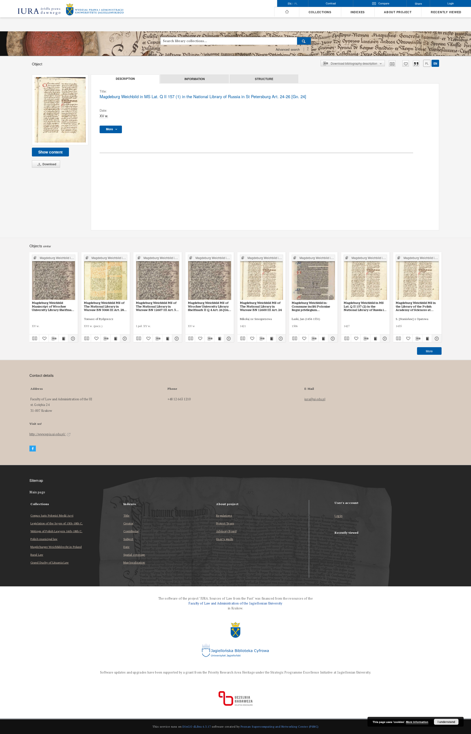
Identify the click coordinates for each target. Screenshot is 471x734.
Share (418, 3)
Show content (50, 152)
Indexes (358, 12)
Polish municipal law (43, 539)
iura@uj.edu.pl (314, 399)
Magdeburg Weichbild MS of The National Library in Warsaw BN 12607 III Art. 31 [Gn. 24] (157, 306)
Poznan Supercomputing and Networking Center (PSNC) (280, 726)
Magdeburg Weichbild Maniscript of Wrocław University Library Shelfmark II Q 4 (53, 306)
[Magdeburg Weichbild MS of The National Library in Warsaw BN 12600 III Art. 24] (261, 277)
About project (398, 12)
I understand (446, 722)
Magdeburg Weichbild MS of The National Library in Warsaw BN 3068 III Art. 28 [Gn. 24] (104, 306)
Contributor (131, 531)
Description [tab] (125, 79)
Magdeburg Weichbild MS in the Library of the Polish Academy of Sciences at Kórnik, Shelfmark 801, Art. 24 (416, 306)
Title (126, 515)
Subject (128, 539)
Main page (37, 492)
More (429, 351)
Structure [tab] (264, 79)
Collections (320, 12)
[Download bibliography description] (53, 338)
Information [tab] (194, 79)
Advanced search (288, 49)
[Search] (304, 41)
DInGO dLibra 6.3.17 (197, 726)
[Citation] (416, 63)
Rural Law (36, 554)
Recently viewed (446, 12)
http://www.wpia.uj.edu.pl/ (47, 434)
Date (126, 547)
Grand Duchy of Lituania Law (49, 562)
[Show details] (72, 338)
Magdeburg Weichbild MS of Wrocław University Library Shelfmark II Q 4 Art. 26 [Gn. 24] (208, 306)
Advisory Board (226, 531)
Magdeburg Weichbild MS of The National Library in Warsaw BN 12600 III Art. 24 (261, 306)
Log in (338, 516)
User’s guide (224, 539)
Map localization (134, 562)
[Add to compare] (392, 63)
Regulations (224, 515)
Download (49, 164)
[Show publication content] (63, 338)
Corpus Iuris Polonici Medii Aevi (51, 515)
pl (296, 4)
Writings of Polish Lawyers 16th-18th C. (56, 531)
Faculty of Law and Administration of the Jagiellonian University (235, 603)
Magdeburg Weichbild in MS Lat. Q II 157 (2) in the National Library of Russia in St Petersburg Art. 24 (365, 306)
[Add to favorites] (405, 63)
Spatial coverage (134, 554)
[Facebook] (32, 449)
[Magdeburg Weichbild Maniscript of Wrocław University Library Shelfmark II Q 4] (53, 277)
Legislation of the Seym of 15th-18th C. (56, 523)
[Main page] (286, 12)
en (435, 63)
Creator (128, 523)
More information (417, 722)
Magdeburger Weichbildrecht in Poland (56, 547)
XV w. (104, 115)
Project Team (225, 523)
